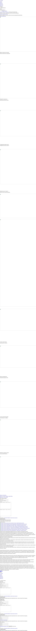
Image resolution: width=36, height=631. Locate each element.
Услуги (1, 1)
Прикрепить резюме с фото (4, 626)
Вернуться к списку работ (4, 497)
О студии (1, 0)
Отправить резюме (2, 629)
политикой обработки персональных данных (10, 517)
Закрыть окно (2, 599)
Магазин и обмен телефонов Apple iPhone (6, 496)
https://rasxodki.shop (3, 16)
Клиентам (1, 4)
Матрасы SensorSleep (3, 495)
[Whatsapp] (1, 579)
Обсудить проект (2, 597)
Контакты (1, 5)
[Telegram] (0, 579)
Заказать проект (2, 614)
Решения (1, 3)
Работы (1, 2)
